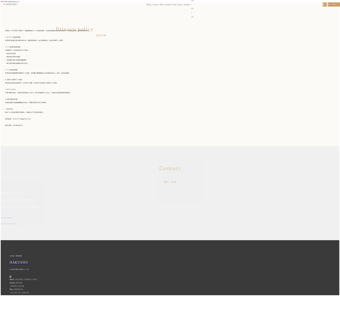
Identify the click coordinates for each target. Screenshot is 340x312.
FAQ (175, 4)
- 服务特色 (18, 282)
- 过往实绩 (20, 285)
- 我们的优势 (18, 279)
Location (168, 4)
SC (192, 8)
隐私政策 (12, 307)
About (148, 4)
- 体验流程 (13, 285)
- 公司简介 (33, 279)
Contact (187, 4)
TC (192, 16)
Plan (161, 4)
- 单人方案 (13, 292)
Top (24, 296)
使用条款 (16, 307)
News (180, 4)
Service (156, 4)
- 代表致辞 (26, 279)
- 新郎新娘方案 (18, 289)
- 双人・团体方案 (23, 292)
